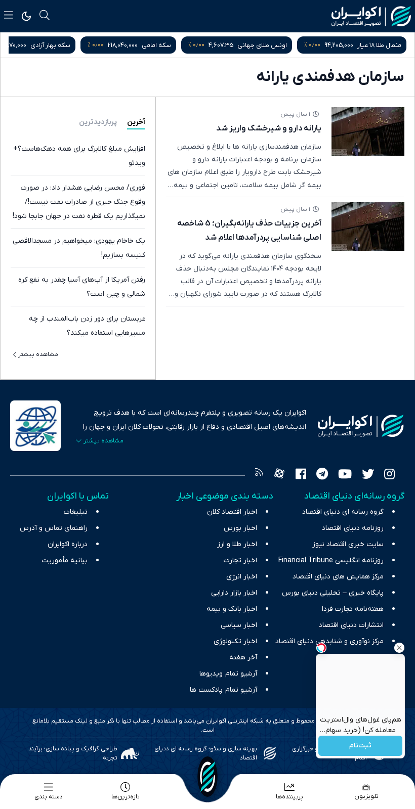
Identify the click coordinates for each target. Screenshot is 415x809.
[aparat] (279, 475)
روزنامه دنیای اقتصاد (353, 528)
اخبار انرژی (241, 576)
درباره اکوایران (68, 544)
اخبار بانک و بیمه (231, 609)
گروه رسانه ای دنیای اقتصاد (343, 512)
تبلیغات (76, 512)
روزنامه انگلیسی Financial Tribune (331, 560)
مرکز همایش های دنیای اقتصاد (338, 576)
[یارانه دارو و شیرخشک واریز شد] (367, 131)
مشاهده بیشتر (38, 354)
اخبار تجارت (240, 560)
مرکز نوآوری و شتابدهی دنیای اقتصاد (329, 641)
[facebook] (301, 475)
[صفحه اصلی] (207, 776)
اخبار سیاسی (239, 625)
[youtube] (345, 475)
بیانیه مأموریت (65, 560)
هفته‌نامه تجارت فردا (353, 609)
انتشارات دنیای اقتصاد (351, 625)
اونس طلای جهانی (262, 45)
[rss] (259, 475)
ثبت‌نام (360, 746)
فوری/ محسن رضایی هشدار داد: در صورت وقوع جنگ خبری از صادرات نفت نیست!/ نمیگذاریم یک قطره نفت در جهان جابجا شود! (79, 202)
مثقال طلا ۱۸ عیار (379, 45)
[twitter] (368, 475)
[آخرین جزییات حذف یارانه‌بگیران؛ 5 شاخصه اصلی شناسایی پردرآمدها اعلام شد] (367, 226)
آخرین (136, 122)
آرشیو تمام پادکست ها (223, 690)
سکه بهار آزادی (50, 45)
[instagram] (389, 475)
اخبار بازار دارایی (234, 593)
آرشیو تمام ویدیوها (228, 674)
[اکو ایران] (371, 16)
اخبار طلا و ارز (237, 544)
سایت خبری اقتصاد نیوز (348, 544)
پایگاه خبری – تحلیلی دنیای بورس (333, 593)
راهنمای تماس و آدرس (54, 528)
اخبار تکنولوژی (235, 641)
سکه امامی (156, 45)
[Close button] (399, 648)
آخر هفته (243, 657)
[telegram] (322, 475)
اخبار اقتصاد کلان (232, 512)
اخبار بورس (240, 528)
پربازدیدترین (98, 122)
